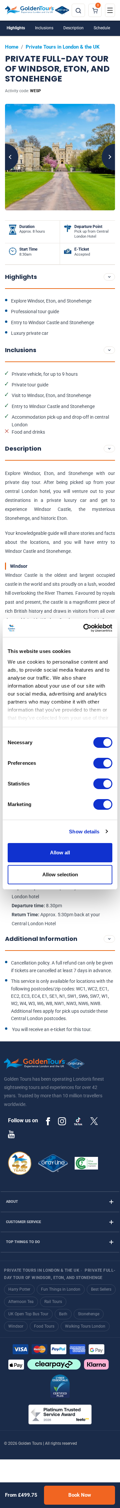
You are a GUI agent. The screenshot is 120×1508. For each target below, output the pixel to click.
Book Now (79, 1495)
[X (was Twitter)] (94, 1121)
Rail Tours (53, 1301)
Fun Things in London (60, 1289)
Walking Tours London (85, 1326)
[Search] (78, 10)
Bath (63, 1314)
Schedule (102, 28)
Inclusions (44, 28)
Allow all (60, 852)
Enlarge (60, 157)
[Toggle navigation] (110, 10)
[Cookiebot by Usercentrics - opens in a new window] (84, 628)
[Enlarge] (60, 157)
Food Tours (44, 1326)
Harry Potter (19, 1289)
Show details (84, 831)
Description (73, 28)
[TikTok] (78, 1121)
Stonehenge (88, 1314)
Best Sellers (101, 1289)
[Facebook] (48, 1121)
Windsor (15, 1326)
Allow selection (60, 874)
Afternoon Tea (21, 1301)
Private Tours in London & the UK (63, 47)
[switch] (102, 763)
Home (11, 47)
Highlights (16, 28)
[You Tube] (11, 1134)
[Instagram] (62, 1121)
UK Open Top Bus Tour (28, 1314)
